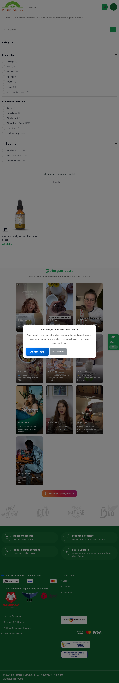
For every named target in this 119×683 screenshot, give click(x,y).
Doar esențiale (58, 352)
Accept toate (37, 351)
